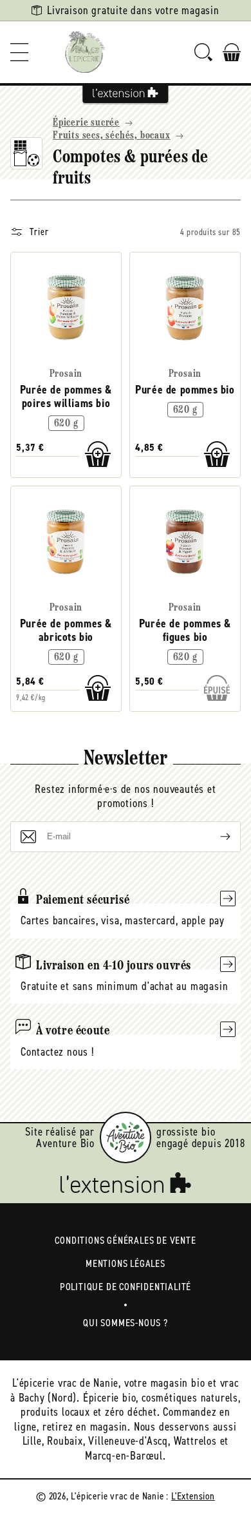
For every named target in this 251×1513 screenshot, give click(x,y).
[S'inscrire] (215, 837)
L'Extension (193, 1496)
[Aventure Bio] (125, 1137)
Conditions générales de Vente (125, 1240)
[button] (19, 52)
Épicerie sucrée (86, 123)
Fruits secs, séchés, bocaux (112, 136)
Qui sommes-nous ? (125, 1322)
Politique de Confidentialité (125, 1286)
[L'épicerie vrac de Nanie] (85, 52)
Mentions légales (125, 1263)
